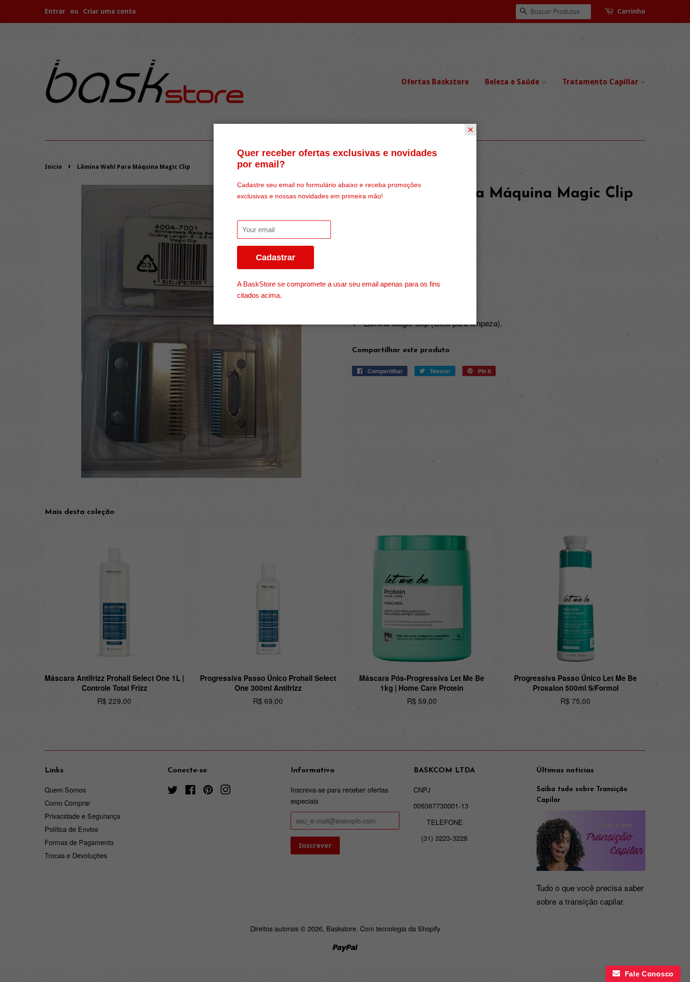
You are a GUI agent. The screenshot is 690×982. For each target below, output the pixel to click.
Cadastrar (275, 257)
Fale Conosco (647, 974)
